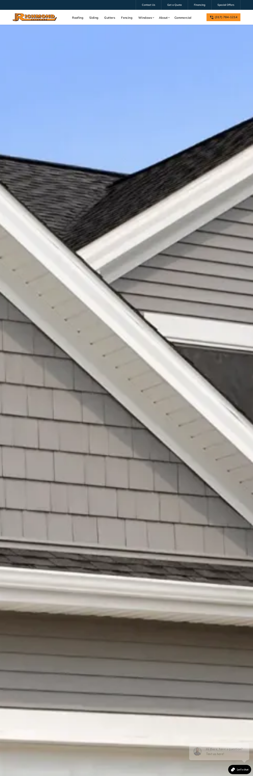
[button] (145, 17)
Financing (199, 4)
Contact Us (148, 4)
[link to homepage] (35, 17)
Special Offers (225, 4)
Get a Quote (174, 4)
